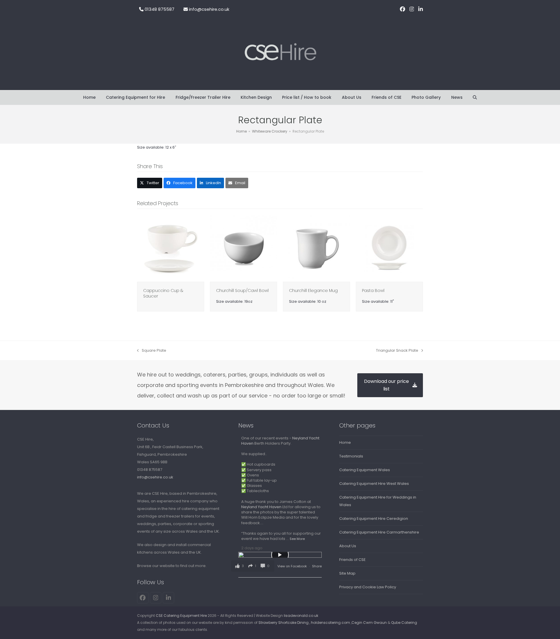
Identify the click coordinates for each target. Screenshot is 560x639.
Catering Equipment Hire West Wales (374, 483)
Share (317, 566)
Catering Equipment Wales (364, 470)
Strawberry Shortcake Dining (283, 622)
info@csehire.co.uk (209, 9)
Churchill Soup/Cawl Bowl (242, 290)
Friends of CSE (352, 559)
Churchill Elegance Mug (313, 290)
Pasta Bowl (373, 290)
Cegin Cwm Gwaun (369, 622)
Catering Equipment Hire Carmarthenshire (379, 532)
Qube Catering (404, 622)
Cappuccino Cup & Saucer (163, 293)
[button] (475, 97)
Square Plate (151, 351)
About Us (347, 546)
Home (345, 442)
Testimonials (351, 456)
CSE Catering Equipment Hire (181, 615)
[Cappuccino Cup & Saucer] (170, 248)
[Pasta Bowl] (389, 248)
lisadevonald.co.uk (301, 615)
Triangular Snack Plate (397, 351)
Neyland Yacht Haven (261, 507)
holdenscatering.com (330, 622)
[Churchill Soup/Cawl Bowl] (243, 248)
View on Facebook (292, 566)
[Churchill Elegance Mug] (316, 248)
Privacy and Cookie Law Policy (367, 587)
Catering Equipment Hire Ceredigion (373, 518)
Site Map (347, 573)
